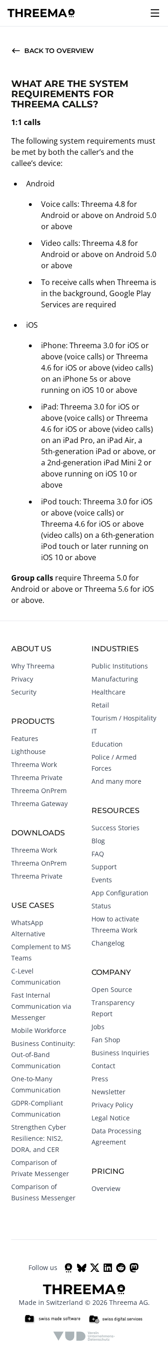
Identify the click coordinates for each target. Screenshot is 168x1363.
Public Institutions (119, 666)
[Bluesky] (81, 1267)
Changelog (108, 943)
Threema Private (37, 777)
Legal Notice (110, 1117)
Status (101, 905)
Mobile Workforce (38, 1030)
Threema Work (34, 764)
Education (107, 744)
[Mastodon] (134, 1267)
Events (101, 879)
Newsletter (108, 1091)
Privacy (22, 679)
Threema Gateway (39, 803)
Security (23, 692)
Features (24, 738)
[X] (94, 1267)
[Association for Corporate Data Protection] (84, 1336)
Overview (105, 1188)
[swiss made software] (52, 1319)
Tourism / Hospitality (123, 718)
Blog (98, 840)
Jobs (98, 1026)
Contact (103, 1065)
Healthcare (108, 692)
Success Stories (115, 827)
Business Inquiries (120, 1052)
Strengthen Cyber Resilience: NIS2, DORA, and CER (38, 1138)
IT (94, 731)
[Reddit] (120, 1267)
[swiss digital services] (116, 1319)
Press (99, 1078)
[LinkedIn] (107, 1267)
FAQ (97, 853)
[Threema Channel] (68, 1267)
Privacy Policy (112, 1104)
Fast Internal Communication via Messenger (41, 1006)
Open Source (111, 989)
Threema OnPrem (39, 790)
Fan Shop (105, 1039)
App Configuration (119, 892)
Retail (100, 705)
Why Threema (33, 666)
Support (104, 866)
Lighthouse (28, 751)
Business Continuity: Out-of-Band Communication (43, 1054)
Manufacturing (114, 679)
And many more (116, 781)
